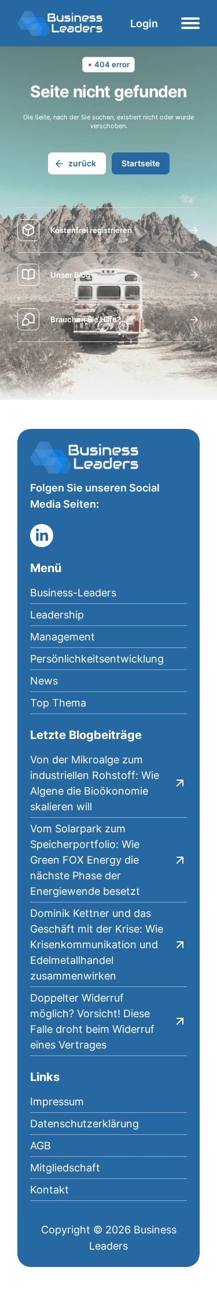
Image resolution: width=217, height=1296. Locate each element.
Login (144, 23)
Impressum (57, 1101)
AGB (40, 1146)
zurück (82, 163)
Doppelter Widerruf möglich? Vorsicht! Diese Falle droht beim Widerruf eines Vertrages (92, 1021)
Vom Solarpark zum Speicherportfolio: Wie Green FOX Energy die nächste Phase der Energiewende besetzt (85, 859)
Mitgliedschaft (65, 1168)
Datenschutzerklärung (84, 1123)
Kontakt (49, 1190)
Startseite (141, 163)
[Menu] (190, 23)
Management (62, 637)
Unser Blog (70, 274)
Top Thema (58, 703)
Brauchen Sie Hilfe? (85, 319)
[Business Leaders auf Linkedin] (41, 535)
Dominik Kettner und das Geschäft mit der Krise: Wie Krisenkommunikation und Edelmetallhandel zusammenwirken (96, 944)
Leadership (57, 615)
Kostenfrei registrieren (91, 230)
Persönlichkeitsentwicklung (97, 659)
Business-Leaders (73, 593)
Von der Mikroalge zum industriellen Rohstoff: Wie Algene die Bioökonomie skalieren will (94, 783)
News (44, 681)
